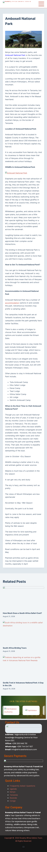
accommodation (12, 303)
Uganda (13, 789)
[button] (23, 847)
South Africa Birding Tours (14, 648)
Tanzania (14, 795)
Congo (13, 801)
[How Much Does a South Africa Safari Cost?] (23, 597)
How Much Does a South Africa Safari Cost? (22, 613)
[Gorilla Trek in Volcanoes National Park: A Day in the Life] (23, 667)
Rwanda (13, 798)
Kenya (13, 792)
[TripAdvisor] (25, 710)
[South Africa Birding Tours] (23, 632)
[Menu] (41, 4)
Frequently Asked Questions (22, 786)
